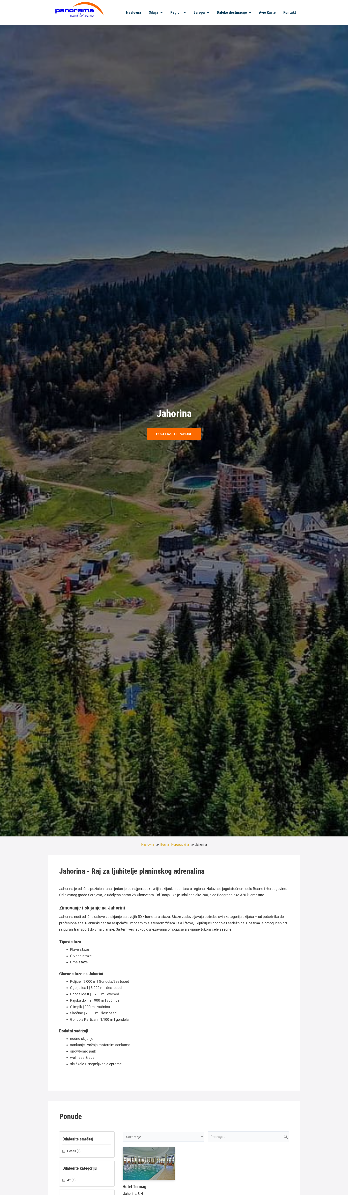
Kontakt (289, 12)
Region (175, 12)
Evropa (199, 12)
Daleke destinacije (232, 12)
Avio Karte (267, 12)
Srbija (153, 12)
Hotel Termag (134, 1186)
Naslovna (133, 12)
